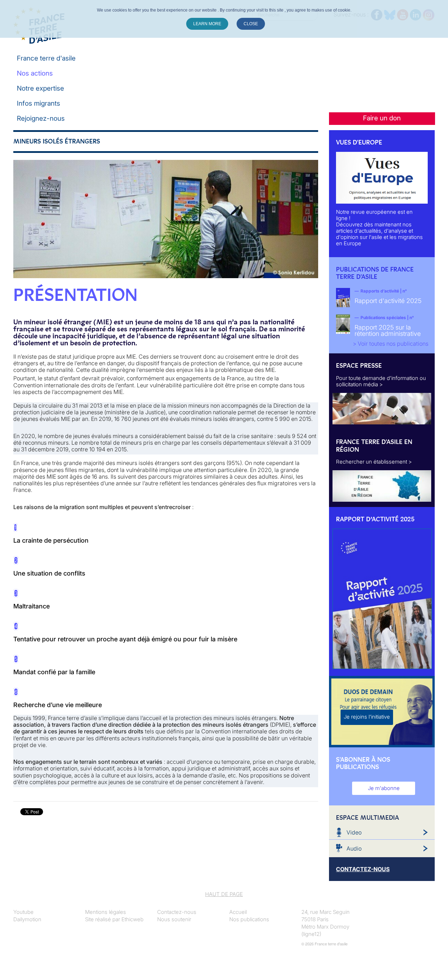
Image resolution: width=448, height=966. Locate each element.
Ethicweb (132, 919)
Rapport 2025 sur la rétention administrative (388, 330)
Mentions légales (105, 912)
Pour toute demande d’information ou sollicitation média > (381, 381)
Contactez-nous (176, 912)
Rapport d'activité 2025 (388, 300)
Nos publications (249, 919)
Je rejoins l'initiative (367, 716)
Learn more (207, 23)
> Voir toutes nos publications (390, 343)
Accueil (238, 912)
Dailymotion (27, 919)
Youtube (23, 912)
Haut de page (224, 894)
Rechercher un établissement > (374, 461)
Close (251, 23)
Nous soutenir (174, 919)
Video (354, 832)
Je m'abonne (384, 788)
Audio (354, 848)
